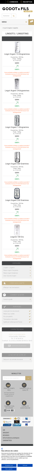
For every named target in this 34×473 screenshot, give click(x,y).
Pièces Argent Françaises (10, 270)
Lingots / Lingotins (9, 267)
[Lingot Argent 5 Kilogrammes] (17, 83)
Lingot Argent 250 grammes (17, 200)
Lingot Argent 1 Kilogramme (17, 127)
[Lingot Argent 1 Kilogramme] (17, 120)
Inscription (27, 2)
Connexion (13, 2)
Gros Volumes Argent (9, 276)
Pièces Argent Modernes (10, 273)
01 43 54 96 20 (20, 74)
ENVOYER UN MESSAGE (19, 345)
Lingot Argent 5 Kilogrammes (17, 91)
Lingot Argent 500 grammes (17, 164)
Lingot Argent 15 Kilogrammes (17, 54)
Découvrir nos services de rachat (13, 359)
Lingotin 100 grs (17, 237)
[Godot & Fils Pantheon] (17, 9)
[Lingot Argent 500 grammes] (17, 156)
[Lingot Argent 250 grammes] (17, 193)
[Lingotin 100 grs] (17, 230)
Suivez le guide (7, 299)
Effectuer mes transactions (11, 287)
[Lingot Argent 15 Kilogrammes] (17, 47)
